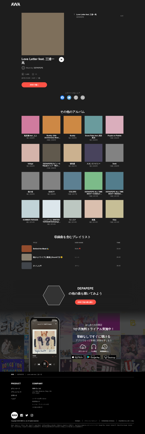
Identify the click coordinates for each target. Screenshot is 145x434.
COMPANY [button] (37, 383)
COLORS (72, 191)
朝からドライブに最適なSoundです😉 (48, 257)
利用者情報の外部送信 (108, 421)
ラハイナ (72, 219)
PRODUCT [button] (16, 383)
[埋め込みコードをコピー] (83, 97)
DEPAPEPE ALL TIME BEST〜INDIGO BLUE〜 (114, 193)
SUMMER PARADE (30, 219)
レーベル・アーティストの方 (40, 404)
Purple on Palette (114, 135)
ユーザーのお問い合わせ (39, 398)
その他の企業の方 (37, 407)
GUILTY (52, 191)
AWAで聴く (34, 85)
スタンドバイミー (93, 163)
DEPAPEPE (38, 68)
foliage (30, 163)
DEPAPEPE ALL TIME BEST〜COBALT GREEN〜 (93, 193)
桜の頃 (30, 191)
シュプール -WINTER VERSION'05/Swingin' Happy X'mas (51, 221)
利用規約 (77, 421)
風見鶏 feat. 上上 (30, 135)
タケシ (77, 266)
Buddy (72, 135)
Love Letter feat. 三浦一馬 (86, 14)
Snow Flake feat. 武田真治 (93, 136)
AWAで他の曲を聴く (85, 302)
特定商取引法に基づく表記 (126, 421)
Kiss (114, 219)
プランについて (16, 392)
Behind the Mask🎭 (41, 248)
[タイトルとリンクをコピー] (76, 97)
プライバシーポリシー (90, 421)
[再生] (61, 59)
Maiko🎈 (78, 248)
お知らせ (14, 395)
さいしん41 (37, 265)
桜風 (93, 219)
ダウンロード (15, 388)
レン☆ (77, 257)
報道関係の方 (36, 401)
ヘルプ (13, 399)
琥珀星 (72, 163)
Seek (115, 163)
